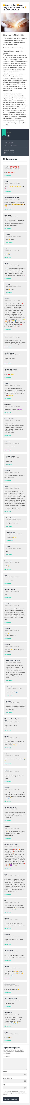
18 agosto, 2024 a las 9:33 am (11, 168)
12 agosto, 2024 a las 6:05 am (11, 828)
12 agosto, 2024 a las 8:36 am (11, 577)
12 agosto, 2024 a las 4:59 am (11, 952)
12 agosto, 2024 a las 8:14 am (11, 591)
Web (4, 1084)
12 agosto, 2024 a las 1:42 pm (13, 548)
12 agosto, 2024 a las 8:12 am (11, 605)
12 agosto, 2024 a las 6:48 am (11, 755)
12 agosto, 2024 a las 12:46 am (12, 1034)
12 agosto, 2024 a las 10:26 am (12, 420)
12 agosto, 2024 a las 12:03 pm (12, 337)
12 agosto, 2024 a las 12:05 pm (13, 702)
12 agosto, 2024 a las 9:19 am (11, 472)
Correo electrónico (7, 1078)
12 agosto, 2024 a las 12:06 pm (12, 300)
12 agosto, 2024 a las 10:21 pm (12, 199)
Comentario (6, 1056)
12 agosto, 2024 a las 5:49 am (11, 876)
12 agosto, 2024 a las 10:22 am (13, 457)
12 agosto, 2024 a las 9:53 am (11, 443)
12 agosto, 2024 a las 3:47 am (11, 985)
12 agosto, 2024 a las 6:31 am (11, 789)
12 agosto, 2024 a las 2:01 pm (13, 286)
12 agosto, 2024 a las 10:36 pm (12, 183)
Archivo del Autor (8, 136)
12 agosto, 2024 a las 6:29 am (11, 809)
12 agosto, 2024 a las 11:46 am (12, 370)
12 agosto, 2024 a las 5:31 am (11, 936)
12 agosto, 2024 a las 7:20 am (11, 722)
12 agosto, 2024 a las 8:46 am (11, 562)
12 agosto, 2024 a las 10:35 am (12, 406)
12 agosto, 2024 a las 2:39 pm (11, 250)
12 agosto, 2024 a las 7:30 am (11, 646)
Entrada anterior (9, 150)
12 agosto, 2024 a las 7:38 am (13, 662)
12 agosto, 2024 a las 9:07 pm (13, 236)
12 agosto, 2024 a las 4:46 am (11, 968)
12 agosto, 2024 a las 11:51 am (12, 354)
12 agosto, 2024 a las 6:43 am (11, 771)
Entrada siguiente (9, 152)
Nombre (5, 1071)
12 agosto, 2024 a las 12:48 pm (12, 265)
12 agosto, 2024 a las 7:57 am (11, 630)
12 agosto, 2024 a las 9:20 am (13, 519)
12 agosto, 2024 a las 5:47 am (11, 902)
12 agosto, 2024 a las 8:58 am (11, 488)
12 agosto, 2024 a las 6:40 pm (11, 217)
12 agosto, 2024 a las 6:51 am (11, 738)
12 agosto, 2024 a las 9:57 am (14, 534)
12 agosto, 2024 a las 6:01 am (11, 846)
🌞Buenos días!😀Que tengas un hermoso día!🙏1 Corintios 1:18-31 (15, 7)
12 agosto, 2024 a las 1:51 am (11, 1014)
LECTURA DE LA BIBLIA (11, 145)
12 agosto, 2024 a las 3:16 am (11, 1000)
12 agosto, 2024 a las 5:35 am (11, 920)
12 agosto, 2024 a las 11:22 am (12, 385)
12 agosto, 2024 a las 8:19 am (14, 688)
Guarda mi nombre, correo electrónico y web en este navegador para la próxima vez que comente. (14, 1093)
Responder (7, 175)
